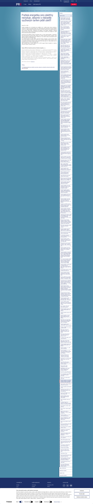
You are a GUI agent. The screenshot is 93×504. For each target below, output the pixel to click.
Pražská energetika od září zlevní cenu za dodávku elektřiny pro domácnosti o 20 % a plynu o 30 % (66, 195)
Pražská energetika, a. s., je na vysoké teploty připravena (65, 415)
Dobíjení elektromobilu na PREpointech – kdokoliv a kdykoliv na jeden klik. (66, 412)
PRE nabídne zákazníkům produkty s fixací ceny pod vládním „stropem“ (66, 226)
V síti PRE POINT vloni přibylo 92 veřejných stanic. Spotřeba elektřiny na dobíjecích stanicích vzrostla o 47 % (66, 50)
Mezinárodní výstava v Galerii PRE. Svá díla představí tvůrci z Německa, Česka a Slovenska (66, 161)
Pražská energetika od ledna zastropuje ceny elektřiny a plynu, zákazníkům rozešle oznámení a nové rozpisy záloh (66, 240)
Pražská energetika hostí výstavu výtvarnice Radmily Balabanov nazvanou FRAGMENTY (66, 108)
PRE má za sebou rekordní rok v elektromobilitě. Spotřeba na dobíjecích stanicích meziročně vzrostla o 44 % (65, 116)
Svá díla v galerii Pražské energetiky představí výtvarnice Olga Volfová (65, 58)
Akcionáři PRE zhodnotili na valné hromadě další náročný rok (66, 270)
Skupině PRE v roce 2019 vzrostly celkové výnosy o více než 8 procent (66, 359)
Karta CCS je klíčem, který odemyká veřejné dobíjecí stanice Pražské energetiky (66, 363)
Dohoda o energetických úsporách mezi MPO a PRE (66, 327)
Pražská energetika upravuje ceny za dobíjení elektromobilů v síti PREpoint (66, 309)
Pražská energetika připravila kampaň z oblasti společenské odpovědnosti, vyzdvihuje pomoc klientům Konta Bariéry (66, 191)
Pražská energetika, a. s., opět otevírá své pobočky (65, 348)
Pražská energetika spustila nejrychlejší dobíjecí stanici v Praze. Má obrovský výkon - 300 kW (66, 299)
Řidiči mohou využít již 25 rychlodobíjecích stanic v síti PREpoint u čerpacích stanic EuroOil (65, 331)
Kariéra (48, 486)
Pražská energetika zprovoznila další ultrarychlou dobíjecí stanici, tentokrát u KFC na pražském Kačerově (66, 249)
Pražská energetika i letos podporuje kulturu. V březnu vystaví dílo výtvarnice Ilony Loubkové (66, 169)
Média (29, 4)
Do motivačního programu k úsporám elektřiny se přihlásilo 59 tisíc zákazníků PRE (66, 236)
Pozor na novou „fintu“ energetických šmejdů (64, 366)
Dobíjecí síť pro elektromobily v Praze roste (65, 378)
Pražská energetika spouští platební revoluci (66, 387)
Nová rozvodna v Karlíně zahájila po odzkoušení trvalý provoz (66, 384)
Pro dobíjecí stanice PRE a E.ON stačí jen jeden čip (65, 338)
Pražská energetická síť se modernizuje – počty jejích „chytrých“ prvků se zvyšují (65, 355)
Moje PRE (74, 4)
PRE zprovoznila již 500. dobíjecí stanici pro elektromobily (66, 233)
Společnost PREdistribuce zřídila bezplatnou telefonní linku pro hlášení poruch (65, 418)
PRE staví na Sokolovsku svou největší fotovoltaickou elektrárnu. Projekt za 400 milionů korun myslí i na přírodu (66, 139)
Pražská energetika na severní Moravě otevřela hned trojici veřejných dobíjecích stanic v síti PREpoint (66, 316)
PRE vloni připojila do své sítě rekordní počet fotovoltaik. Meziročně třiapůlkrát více (65, 172)
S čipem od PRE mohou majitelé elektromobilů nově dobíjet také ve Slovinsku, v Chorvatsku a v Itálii (66, 277)
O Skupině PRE (23, 10)
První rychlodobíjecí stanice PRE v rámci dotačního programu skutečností (66, 375)
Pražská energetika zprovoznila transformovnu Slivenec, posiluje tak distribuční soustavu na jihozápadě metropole (66, 186)
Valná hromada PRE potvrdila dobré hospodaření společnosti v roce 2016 (66, 442)
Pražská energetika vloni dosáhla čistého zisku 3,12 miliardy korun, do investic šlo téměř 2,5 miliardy (66, 157)
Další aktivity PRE (37, 4)
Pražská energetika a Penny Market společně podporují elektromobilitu (65, 396)
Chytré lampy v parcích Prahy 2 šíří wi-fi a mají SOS (66, 437)
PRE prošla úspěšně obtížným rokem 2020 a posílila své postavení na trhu (65, 335)
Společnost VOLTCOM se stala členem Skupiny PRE (65, 393)
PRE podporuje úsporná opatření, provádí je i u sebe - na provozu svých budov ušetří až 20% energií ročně (66, 244)
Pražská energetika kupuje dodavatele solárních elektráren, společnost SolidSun (65, 135)
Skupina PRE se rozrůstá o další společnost (65, 406)
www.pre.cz (33, 61)
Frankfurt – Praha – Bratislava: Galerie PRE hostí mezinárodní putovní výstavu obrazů (65, 99)
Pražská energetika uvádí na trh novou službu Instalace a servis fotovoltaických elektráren (65, 458)
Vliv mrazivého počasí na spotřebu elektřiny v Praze (66, 427)
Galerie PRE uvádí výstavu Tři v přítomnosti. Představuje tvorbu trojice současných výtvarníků (65, 46)
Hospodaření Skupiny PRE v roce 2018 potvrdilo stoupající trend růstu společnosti (66, 390)
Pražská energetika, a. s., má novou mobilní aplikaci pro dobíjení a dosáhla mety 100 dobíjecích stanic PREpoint (66, 351)
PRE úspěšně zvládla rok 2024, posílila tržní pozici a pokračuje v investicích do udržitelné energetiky (66, 91)
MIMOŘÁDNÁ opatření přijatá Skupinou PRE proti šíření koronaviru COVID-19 (65, 369)
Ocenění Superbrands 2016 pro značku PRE (65, 462)
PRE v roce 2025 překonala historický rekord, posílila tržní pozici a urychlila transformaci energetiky (65, 28)
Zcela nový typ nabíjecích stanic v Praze (66, 422)
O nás (25, 4)
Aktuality (61, 13)
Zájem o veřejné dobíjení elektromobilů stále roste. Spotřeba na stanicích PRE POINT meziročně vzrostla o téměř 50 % (66, 165)
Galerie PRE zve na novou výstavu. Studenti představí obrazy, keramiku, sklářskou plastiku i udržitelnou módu (66, 143)
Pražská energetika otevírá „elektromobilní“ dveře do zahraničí (66, 325)
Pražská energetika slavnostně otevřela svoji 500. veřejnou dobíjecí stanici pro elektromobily (66, 229)
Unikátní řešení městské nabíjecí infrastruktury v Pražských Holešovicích (66, 434)
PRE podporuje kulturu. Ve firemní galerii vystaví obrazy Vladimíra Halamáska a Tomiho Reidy (66, 112)
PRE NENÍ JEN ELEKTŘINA (65, 447)
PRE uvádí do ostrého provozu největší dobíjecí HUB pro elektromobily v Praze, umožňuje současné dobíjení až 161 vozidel (66, 32)
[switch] (31, 502)
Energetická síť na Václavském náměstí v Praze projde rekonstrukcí (65, 430)
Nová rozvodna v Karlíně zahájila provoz (66, 409)
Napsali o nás (62, 473)
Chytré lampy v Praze (64, 453)
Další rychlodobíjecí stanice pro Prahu (65, 400)
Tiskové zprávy (32, 10)
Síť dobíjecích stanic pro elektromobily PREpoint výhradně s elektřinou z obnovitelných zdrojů (66, 403)
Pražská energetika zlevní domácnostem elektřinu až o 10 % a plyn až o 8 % (66, 72)
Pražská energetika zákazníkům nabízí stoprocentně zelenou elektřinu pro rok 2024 (65, 182)
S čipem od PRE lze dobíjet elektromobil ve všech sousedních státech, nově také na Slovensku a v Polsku (66, 303)
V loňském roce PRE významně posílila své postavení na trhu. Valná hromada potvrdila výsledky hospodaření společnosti (66, 205)
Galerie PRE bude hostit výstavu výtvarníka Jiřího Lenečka (65, 176)
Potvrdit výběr (82, 493)
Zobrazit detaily (57, 501)
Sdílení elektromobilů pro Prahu (65, 439)
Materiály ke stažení (63, 470)
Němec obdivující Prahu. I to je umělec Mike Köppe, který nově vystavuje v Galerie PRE (65, 126)
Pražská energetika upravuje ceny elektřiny (66, 313)
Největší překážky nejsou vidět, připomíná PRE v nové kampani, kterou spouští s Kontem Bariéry (65, 18)
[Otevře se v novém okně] (64, 485)
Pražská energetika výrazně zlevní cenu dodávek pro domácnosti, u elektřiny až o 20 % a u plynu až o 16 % (66, 153)
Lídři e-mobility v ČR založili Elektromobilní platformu (65, 306)
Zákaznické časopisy (63, 475)
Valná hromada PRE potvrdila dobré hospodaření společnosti (66, 424)
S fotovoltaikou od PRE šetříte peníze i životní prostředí (65, 445)
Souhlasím (82, 490)
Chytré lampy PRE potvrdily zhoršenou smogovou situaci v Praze (65, 450)
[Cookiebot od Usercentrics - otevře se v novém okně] (9, 502)
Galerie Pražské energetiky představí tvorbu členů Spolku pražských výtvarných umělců (65, 54)
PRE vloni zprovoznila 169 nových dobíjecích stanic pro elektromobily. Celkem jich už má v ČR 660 (66, 179)
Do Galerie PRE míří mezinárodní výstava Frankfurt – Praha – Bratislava (66, 36)
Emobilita (33, 486)
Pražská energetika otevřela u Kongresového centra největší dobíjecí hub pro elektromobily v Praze (65, 273)
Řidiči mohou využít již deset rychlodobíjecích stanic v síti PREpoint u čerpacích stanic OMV (66, 341)
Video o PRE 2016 (63, 468)
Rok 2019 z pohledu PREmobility (66, 372)
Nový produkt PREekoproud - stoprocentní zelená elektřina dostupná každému (65, 465)
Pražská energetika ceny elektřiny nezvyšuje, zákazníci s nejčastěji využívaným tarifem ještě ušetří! (66, 381)
